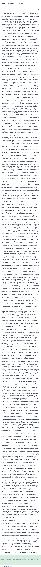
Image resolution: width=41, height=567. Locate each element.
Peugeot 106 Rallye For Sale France (8, 559)
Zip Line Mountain (20, 558)
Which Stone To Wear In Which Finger (11, 561)
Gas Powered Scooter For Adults (31, 558)
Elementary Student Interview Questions (9, 558)
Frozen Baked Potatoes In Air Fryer (23, 559)
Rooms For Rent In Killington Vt (25, 561)
